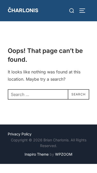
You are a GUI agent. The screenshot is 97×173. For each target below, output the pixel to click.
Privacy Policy (20, 134)
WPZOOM (63, 154)
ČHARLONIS (23, 10)
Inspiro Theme (37, 154)
